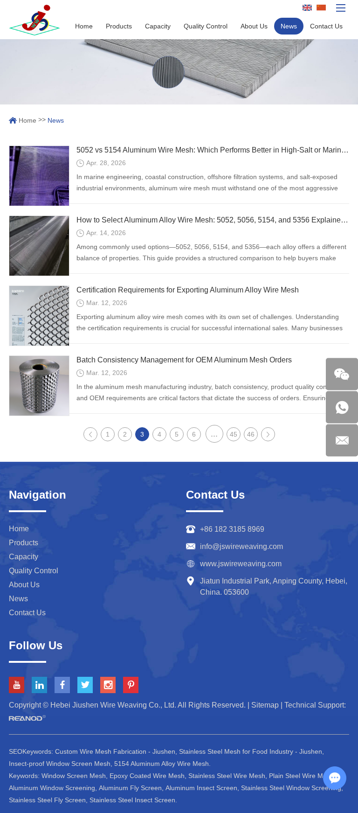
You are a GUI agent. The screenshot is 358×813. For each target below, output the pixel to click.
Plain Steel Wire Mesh (301, 775)
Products (119, 26)
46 (251, 434)
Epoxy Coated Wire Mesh (147, 775)
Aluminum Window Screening (52, 788)
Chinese (322, 8)
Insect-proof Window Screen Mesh (59, 763)
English (308, 8)
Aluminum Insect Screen (201, 788)
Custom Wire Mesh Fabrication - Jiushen (115, 751)
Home (84, 26)
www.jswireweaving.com (241, 564)
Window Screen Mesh (73, 775)
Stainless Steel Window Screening (291, 788)
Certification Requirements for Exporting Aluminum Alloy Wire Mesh (187, 290)
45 (233, 434)
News (289, 26)
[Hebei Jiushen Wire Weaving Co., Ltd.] (34, 20)
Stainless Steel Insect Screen (132, 800)
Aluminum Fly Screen (130, 788)
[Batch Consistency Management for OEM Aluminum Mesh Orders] (39, 385)
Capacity (158, 26)
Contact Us (326, 26)
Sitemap (265, 705)
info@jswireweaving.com (241, 546)
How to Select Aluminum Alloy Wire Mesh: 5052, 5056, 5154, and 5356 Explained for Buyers (212, 220)
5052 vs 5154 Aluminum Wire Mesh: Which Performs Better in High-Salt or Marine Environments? (212, 150)
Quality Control (205, 26)
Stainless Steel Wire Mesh (226, 775)
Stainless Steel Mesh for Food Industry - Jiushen (250, 751)
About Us (254, 26)
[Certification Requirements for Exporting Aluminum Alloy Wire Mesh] (39, 315)
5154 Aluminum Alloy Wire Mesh (161, 763)
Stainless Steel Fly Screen (47, 800)
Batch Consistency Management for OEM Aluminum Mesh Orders (184, 360)
